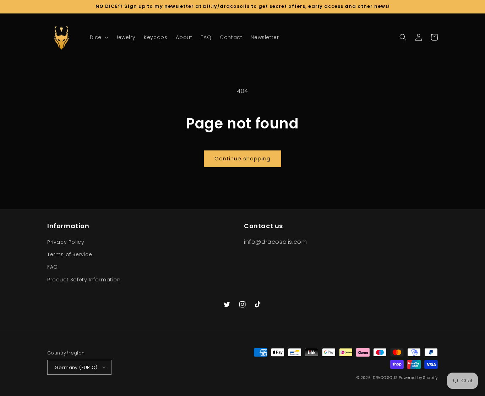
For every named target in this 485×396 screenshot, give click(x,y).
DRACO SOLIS (385, 377)
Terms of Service (69, 254)
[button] (98, 37)
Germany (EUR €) (76, 367)
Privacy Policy (65, 242)
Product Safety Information (84, 279)
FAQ (52, 266)
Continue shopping (242, 158)
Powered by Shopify (418, 377)
